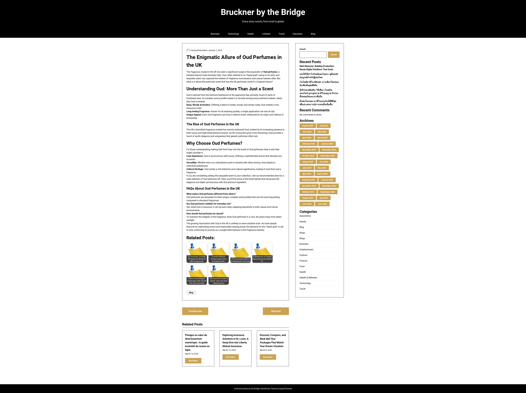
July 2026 (323, 126)
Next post (276, 311)
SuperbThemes (285, 389)
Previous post (195, 311)
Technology (233, 34)
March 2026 (322, 138)
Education (298, 34)
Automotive (305, 216)
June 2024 (306, 204)
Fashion (303, 255)
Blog (313, 34)
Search (303, 49)
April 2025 (306, 174)
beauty (303, 221)
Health (250, 34)
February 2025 (308, 180)
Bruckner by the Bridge (263, 12)
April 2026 (306, 138)
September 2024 (327, 192)
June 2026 (306, 132)
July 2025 (323, 162)
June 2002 (322, 204)
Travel (282, 34)
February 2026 (308, 144)
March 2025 (322, 174)
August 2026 (307, 126)
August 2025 (307, 162)
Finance (303, 260)
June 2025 (306, 168)
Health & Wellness (308, 277)
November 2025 (329, 150)
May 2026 (322, 132)
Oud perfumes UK (211, 179)
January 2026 (327, 144)
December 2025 (309, 150)
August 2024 (307, 198)
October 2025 (308, 156)
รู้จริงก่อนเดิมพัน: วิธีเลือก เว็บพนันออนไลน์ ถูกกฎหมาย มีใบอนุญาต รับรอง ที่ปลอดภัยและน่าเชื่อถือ (319, 93)
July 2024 (323, 198)
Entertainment (306, 249)
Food (302, 266)
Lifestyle (266, 34)
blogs (302, 232)
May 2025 (322, 168)
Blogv (302, 238)
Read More (193, 361)
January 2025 (327, 180)
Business (215, 34)
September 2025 (327, 156)
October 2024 (308, 192)
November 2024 (329, 186)
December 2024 (309, 186)
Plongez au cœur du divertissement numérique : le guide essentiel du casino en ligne (197, 342)
